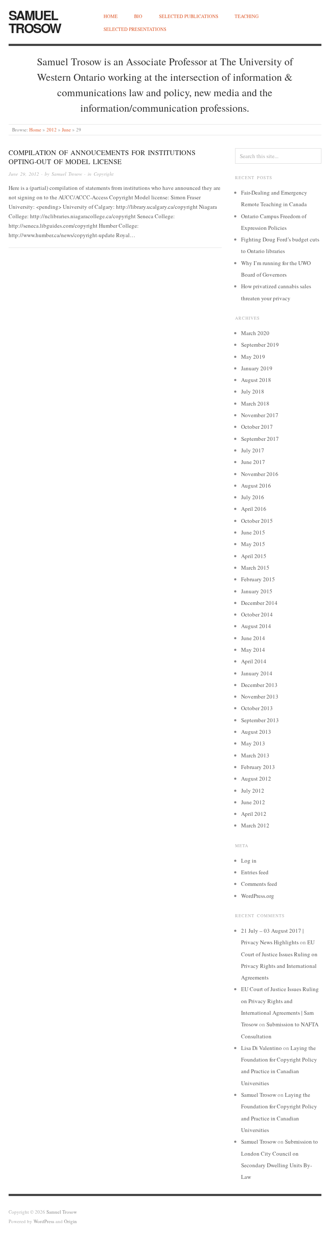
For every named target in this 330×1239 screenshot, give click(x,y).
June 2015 (253, 532)
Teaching (247, 16)
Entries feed (255, 872)
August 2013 (256, 731)
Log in (249, 860)
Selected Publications (188, 16)
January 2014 (256, 673)
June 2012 (253, 802)
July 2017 (252, 450)
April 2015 (253, 556)
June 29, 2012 (24, 174)
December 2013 (259, 685)
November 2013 (259, 696)
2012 (51, 129)
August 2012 (256, 778)
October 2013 (257, 708)
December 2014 (259, 603)
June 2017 (253, 462)
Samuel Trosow (35, 21)
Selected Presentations (135, 29)
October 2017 (257, 426)
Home (111, 16)
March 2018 (255, 403)
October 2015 (257, 521)
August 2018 (256, 380)
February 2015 (258, 579)
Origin (70, 1221)
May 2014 (253, 649)
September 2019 (260, 344)
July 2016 (252, 497)
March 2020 (255, 333)
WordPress (44, 1221)
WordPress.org (257, 896)
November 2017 (259, 415)
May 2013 (253, 743)
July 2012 (252, 790)
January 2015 (256, 591)
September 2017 (260, 438)
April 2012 (253, 814)
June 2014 (253, 638)
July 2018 (252, 391)
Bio (138, 16)
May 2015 (253, 544)
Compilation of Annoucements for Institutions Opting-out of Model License (102, 157)
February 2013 (258, 767)
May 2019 (253, 356)
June (66, 129)
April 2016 (253, 509)
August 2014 (256, 626)
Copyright (103, 174)
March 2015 (255, 567)
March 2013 (255, 755)
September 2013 (260, 720)
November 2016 (259, 474)
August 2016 (256, 485)
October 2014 (257, 614)
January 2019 (256, 368)
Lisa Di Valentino (261, 1048)
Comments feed (259, 884)
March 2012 (255, 825)
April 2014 (253, 661)
